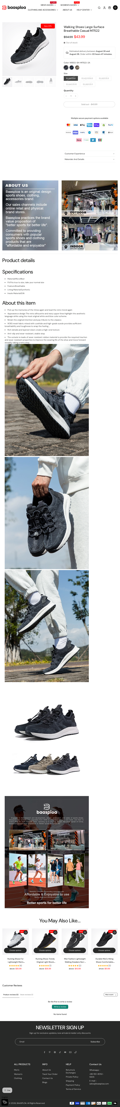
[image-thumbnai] (7, 82)
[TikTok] (60, 1052)
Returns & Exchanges (71, 1071)
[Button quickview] (26, 932)
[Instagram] (54, 1052)
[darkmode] (115, 7)
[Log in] (104, 7)
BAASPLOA (21, 1103)
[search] (99, 7)
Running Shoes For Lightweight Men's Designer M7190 (16, 962)
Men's (16, 1070)
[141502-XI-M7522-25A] (77, 67)
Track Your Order (50, 1074)
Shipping (70, 1081)
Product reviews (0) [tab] (10, 995)
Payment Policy (73, 1085)
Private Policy (72, 1077)
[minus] (66, 96)
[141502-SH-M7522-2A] (66, 67)
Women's (18, 1074)
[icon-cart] (109, 7)
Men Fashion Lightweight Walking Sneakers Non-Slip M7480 (75, 962)
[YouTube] (65, 1052)
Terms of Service (73, 1089)
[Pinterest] (49, 1052)
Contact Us (47, 1078)
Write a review (60, 1006)
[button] (89, 104)
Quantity (68, 90)
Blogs (44, 1082)
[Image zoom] (29, 49)
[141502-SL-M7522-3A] (71, 67)
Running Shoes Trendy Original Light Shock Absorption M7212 (45, 962)
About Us (46, 1070)
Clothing (18, 1078)
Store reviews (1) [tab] (26, 995)
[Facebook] (44, 1052)
